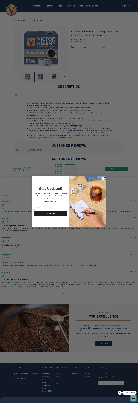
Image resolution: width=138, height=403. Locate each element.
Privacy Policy (51, 202)
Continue (51, 213)
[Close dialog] (103, 178)
